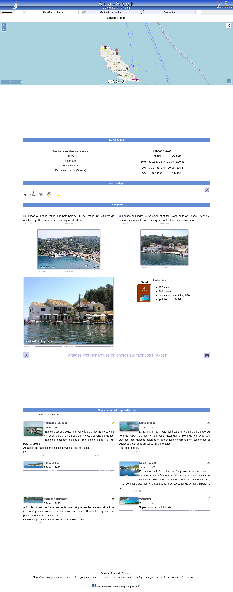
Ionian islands (70, 165)
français (228, 4)
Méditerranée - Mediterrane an (70, 151)
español (228, 8)
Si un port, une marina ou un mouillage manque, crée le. (132, 577)
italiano (220, 8)
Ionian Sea (70, 160)
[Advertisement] (116, 111)
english (220, 4)
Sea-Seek (116, 4)
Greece (70, 156)
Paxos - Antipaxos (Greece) (70, 170)
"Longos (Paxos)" (116, 355)
